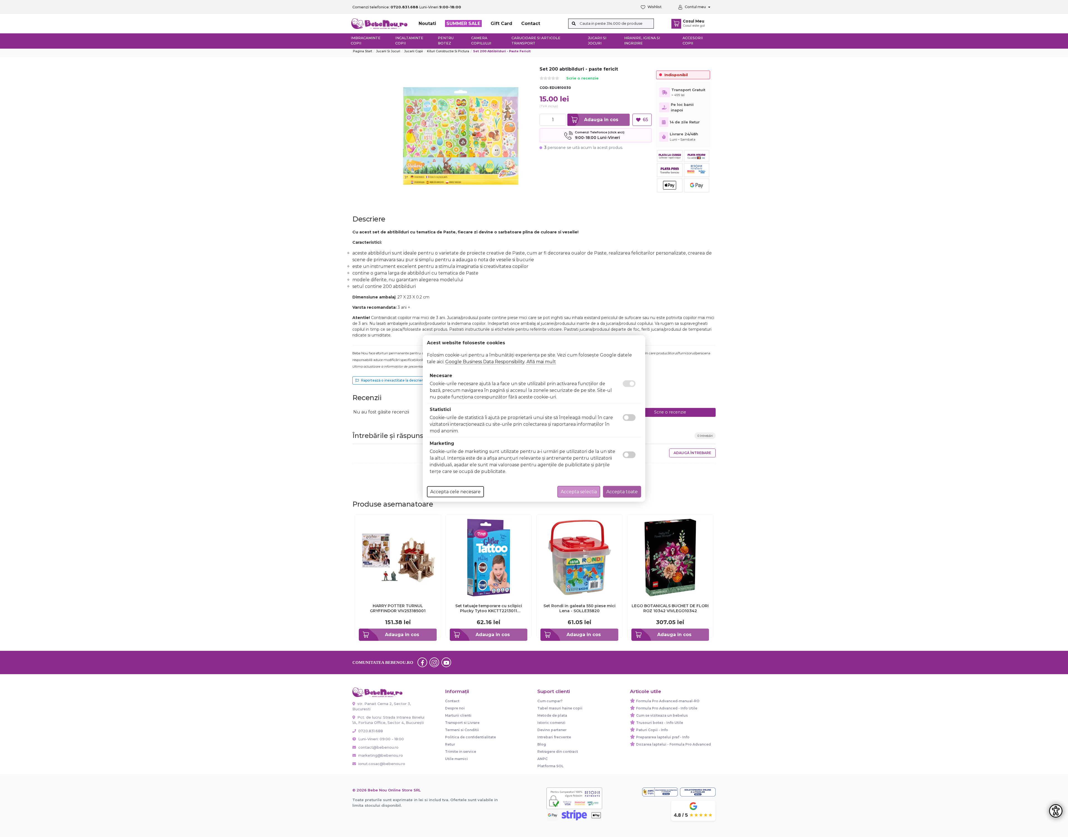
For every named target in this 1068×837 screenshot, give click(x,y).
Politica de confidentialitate (470, 737)
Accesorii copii (693, 40)
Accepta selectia (579, 491)
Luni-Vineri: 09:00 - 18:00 (380, 739)
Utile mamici (456, 759)
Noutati (427, 23)
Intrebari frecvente (554, 737)
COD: (544, 88)
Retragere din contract (557, 751)
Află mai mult (541, 361)
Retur (450, 744)
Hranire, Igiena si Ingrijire (642, 40)
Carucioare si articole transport (535, 40)
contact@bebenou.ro (378, 747)
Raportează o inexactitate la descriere (393, 380)
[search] (574, 24)
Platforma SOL (550, 766)
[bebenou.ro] (379, 23)
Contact (530, 23)
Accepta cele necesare (455, 491)
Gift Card (501, 23)
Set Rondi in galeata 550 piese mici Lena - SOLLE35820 (579, 608)
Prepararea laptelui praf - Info (662, 737)
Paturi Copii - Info (652, 730)
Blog (541, 744)
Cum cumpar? (549, 701)
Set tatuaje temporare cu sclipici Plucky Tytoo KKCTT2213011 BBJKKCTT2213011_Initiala (488, 608)
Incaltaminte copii (409, 40)
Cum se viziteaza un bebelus (662, 715)
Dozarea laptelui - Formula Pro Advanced (673, 744)
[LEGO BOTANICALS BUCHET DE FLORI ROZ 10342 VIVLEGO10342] (670, 557)
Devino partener (552, 730)
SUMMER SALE (463, 23)
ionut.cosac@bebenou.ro (381, 763)
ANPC (542, 759)
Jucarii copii (413, 51)
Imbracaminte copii (365, 40)
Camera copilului (481, 40)
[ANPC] (660, 792)
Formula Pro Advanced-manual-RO (667, 701)
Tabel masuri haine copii (559, 708)
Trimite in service (460, 751)
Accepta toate (622, 491)
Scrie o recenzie (582, 78)
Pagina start (362, 51)
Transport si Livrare (462, 723)
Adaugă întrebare (692, 453)
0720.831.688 (370, 731)
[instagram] (434, 662)
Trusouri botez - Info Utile (659, 723)
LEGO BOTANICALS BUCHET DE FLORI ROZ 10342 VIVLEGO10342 (670, 608)
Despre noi (455, 708)
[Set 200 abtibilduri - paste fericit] (461, 136)
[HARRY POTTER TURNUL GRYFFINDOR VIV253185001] (398, 557)
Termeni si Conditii (462, 730)
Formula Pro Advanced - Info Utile (666, 708)
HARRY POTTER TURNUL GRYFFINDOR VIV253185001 (398, 608)
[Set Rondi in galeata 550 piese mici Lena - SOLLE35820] (579, 557)
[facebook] (422, 662)
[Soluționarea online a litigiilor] (698, 792)
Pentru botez (446, 40)
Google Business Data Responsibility (485, 361)
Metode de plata (552, 715)
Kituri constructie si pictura (448, 51)
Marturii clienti (458, 715)
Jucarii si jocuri (597, 40)
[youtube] (446, 662)
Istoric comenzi (551, 723)
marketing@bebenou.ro (380, 755)
